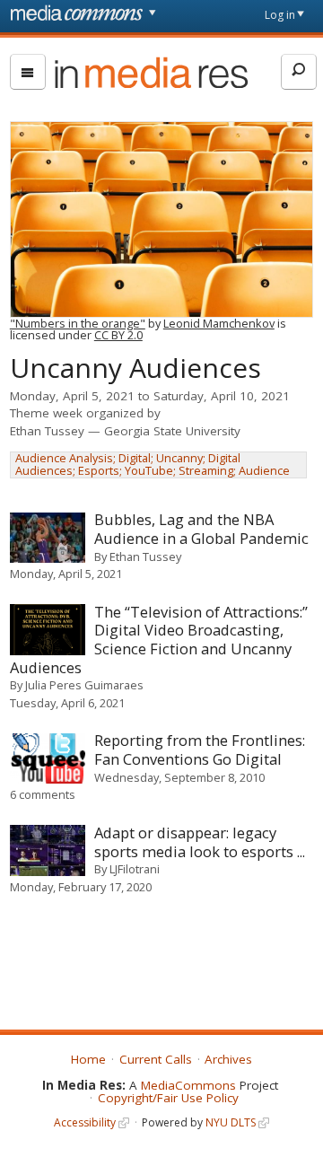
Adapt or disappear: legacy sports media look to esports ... (199, 842)
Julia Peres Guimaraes (84, 685)
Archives (228, 1059)
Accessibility (85, 1122)
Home (88, 1059)
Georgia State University (172, 431)
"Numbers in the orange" (77, 323)
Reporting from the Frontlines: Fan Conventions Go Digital (199, 749)
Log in (280, 14)
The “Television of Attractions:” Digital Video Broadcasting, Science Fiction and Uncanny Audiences (159, 639)
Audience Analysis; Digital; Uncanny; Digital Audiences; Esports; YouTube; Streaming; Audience (152, 464)
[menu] (28, 72)
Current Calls (155, 1059)
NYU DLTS (230, 1122)
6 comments (42, 794)
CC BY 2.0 (118, 335)
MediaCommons (188, 1085)
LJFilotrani (134, 869)
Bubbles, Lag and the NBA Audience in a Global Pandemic (201, 528)
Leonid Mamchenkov (219, 323)
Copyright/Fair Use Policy (168, 1098)
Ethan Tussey (47, 431)
